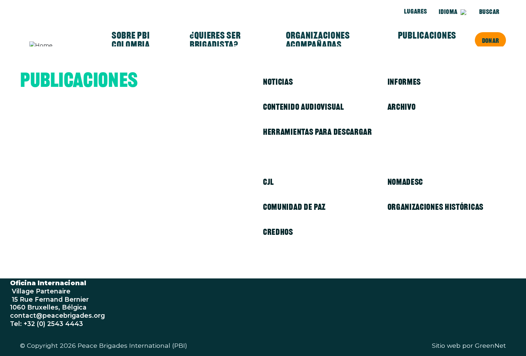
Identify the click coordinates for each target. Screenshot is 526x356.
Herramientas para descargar (317, 131)
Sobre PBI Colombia (131, 40)
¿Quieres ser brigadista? (215, 40)
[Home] (57, 45)
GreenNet (490, 345)
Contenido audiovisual (303, 106)
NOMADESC (405, 181)
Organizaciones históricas (436, 206)
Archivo (402, 106)
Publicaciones (427, 35)
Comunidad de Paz (294, 206)
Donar (490, 40)
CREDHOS (278, 231)
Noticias (278, 81)
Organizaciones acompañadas (318, 40)
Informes (404, 81)
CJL (268, 181)
